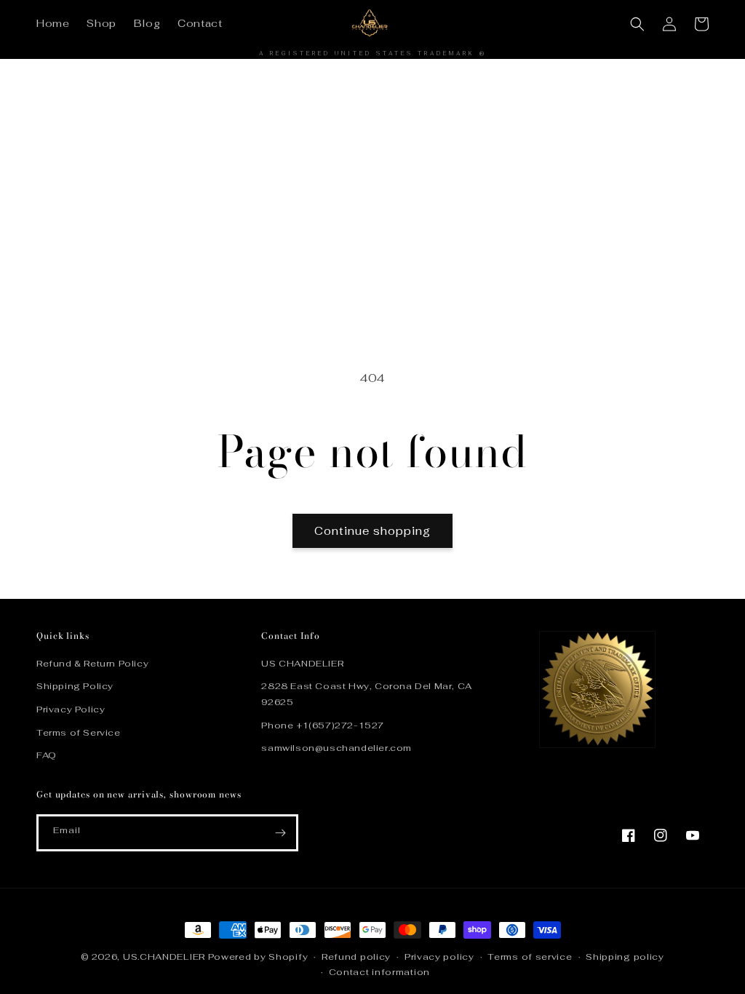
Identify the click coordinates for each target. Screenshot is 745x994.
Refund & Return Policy (92, 663)
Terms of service (529, 957)
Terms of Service (78, 733)
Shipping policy (625, 957)
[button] (637, 24)
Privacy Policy (70, 709)
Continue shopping (372, 531)
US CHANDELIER (302, 663)
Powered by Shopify (258, 957)
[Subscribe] (280, 832)
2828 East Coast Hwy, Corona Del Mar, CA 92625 (366, 694)
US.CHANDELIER (164, 957)
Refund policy (356, 957)
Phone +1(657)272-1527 (322, 725)
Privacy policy (439, 957)
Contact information (379, 972)
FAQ (46, 755)
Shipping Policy (74, 686)
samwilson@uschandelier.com (336, 748)
